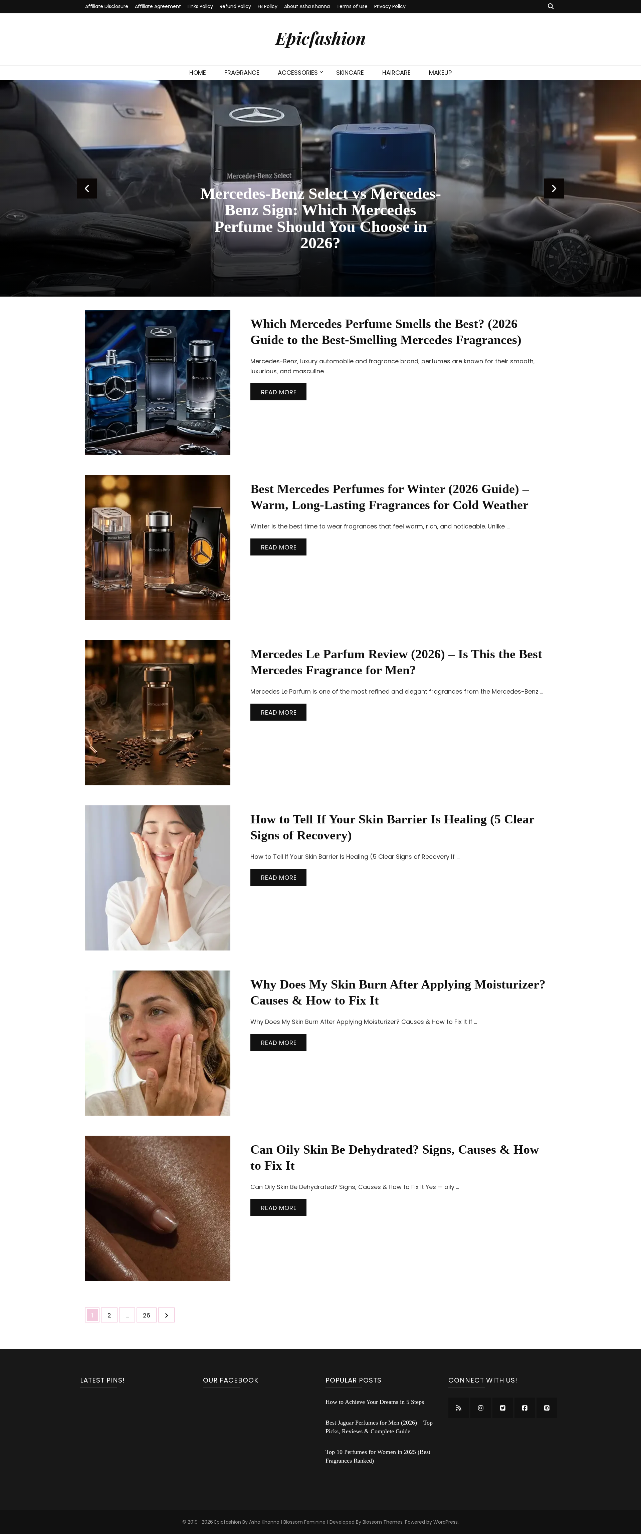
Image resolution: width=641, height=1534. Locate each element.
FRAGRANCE (241, 72)
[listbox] (320, 188)
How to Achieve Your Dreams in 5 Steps (375, 1402)
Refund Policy (235, 6)
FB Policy (267, 6)
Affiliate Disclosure (106, 6)
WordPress (445, 1522)
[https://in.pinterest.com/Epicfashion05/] (547, 1408)
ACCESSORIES (298, 72)
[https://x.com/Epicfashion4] (502, 1408)
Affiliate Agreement (158, 6)
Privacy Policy (390, 6)
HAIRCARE (396, 72)
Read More (279, 392)
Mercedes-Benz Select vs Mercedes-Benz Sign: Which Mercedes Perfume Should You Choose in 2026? (320, 218)
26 (150, 1315)
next (554, 188)
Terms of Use (352, 6)
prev (87, 188)
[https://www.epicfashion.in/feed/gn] (458, 1408)
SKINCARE (350, 72)
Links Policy (200, 6)
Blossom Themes (383, 1522)
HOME (197, 72)
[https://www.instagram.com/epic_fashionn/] (480, 1408)
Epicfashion (320, 37)
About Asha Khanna (307, 6)
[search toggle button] (551, 7)
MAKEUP (440, 72)
